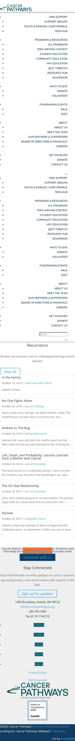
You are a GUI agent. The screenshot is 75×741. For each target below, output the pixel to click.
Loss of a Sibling (34, 406)
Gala (64, 109)
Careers (62, 146)
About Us (61, 127)
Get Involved (58, 155)
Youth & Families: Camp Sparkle (46, 26)
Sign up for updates (37, 593)
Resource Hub (57, 72)
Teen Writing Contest (52, 49)
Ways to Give (59, 86)
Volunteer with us (37, 557)
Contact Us (59, 164)
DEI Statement (37, 680)
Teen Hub (61, 31)
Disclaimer (62, 726)
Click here (58, 731)
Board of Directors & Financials (44, 141)
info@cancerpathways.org (37, 607)
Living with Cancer (35, 518)
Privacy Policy (37, 673)
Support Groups (56, 21)
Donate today (37, 551)
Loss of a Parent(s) (35, 464)
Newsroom (60, 77)
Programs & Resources (51, 39)
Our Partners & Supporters (48, 136)
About (63, 122)
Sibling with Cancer (36, 433)
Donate (62, 91)
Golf (64, 114)
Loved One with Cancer (38, 383)
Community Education (52, 58)
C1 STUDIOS (68, 738)
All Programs (58, 44)
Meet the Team (57, 132)
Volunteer (60, 95)
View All (10, 371)
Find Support (58, 17)
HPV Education (57, 63)
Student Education (54, 54)
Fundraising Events (54, 104)
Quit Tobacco (58, 68)
